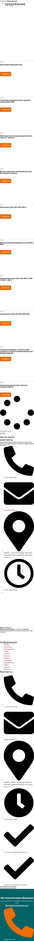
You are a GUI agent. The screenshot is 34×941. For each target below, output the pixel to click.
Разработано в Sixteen (8, 888)
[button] (5, 74)
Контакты (7, 656)
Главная (3, 1)
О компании (8, 647)
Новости (7, 653)
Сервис (6, 651)
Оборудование (12, 4)
